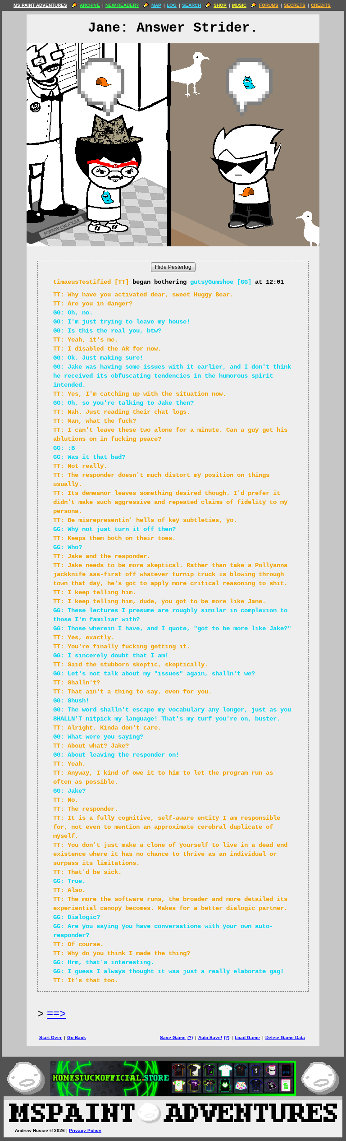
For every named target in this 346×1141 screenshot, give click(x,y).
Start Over (50, 1037)
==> (56, 1013)
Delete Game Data (285, 1037)
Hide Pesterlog (173, 267)
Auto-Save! (210, 1037)
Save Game (173, 1037)
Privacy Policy (85, 1130)
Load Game (247, 1037)
